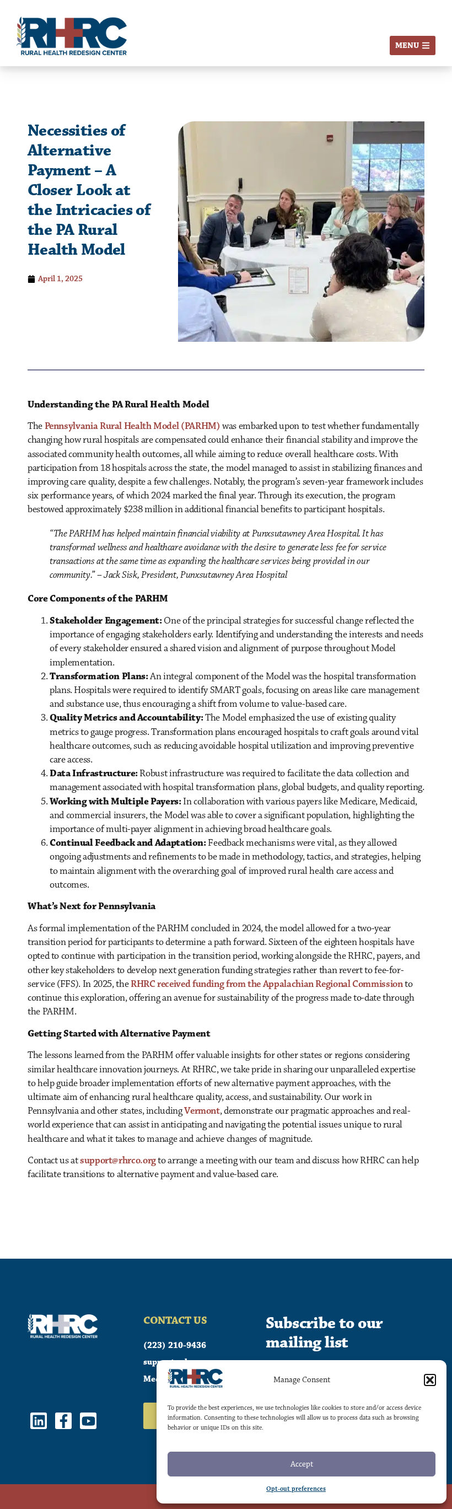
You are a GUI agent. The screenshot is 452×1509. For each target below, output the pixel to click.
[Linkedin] (38, 1421)
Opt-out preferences (296, 1489)
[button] (429, 1380)
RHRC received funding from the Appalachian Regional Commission (267, 984)
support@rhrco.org (118, 1160)
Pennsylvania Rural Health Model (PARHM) (132, 426)
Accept (301, 1464)
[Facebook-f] (63, 1421)
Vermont (201, 1111)
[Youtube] (88, 1421)
